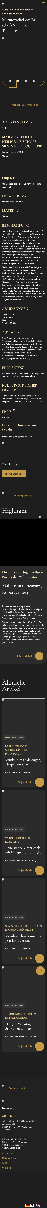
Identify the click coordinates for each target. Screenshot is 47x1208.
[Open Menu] (43, 4)
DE (32, 1205)
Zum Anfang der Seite (22, 495)
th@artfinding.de (16, 1145)
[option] (39, 1205)
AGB (4, 1163)
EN (42, 1205)
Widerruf (7, 1167)
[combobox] (29, 1205)
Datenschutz (9, 1158)
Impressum (8, 1153)
